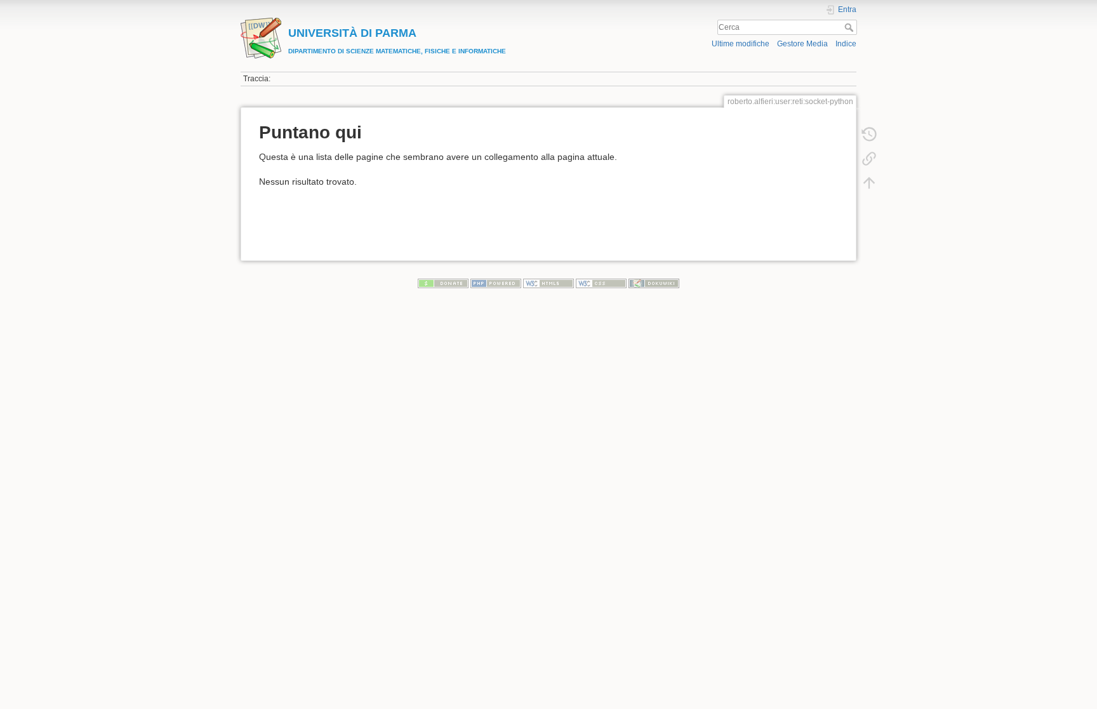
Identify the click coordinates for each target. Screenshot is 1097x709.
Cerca (850, 27)
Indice (845, 43)
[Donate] (443, 283)
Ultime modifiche (740, 43)
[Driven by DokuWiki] (653, 283)
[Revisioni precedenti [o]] (869, 135)
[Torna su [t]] (869, 183)
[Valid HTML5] (548, 283)
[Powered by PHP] (495, 283)
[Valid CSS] (601, 283)
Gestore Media (802, 43)
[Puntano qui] (869, 159)
